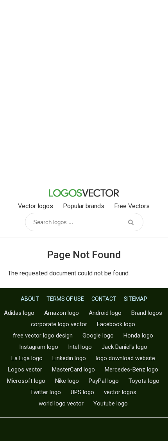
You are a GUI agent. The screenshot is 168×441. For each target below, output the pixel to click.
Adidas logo (19, 312)
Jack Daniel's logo (124, 346)
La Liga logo (27, 358)
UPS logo (82, 392)
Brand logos (146, 312)
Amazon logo (61, 312)
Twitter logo (45, 392)
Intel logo (80, 346)
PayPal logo (104, 380)
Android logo (105, 312)
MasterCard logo (73, 369)
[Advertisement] (84, 92)
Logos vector (25, 369)
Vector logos (35, 206)
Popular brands (83, 206)
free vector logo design (43, 335)
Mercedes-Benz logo (131, 369)
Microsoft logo (26, 380)
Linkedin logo (69, 358)
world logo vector (61, 403)
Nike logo (67, 380)
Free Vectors (132, 206)
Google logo (98, 335)
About (30, 299)
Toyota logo (144, 380)
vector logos (120, 392)
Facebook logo (116, 324)
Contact (103, 299)
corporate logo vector (59, 324)
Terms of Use (65, 299)
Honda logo (138, 335)
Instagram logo (38, 346)
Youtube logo (110, 403)
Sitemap (135, 299)
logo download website (125, 358)
